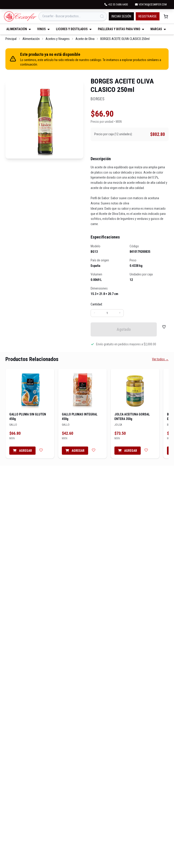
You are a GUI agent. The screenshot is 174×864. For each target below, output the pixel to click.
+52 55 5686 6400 (118, 4)
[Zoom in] (44, 120)
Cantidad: (97, 304)
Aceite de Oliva (84, 39)
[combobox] (73, 16)
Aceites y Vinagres (58, 39)
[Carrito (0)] (165, 16)
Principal (11, 39)
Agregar (25, 450)
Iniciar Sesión (121, 16)
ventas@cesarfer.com (153, 4)
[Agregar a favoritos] (41, 450)
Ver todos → (160, 359)
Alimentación (31, 39)
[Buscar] (102, 16)
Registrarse (147, 16)
